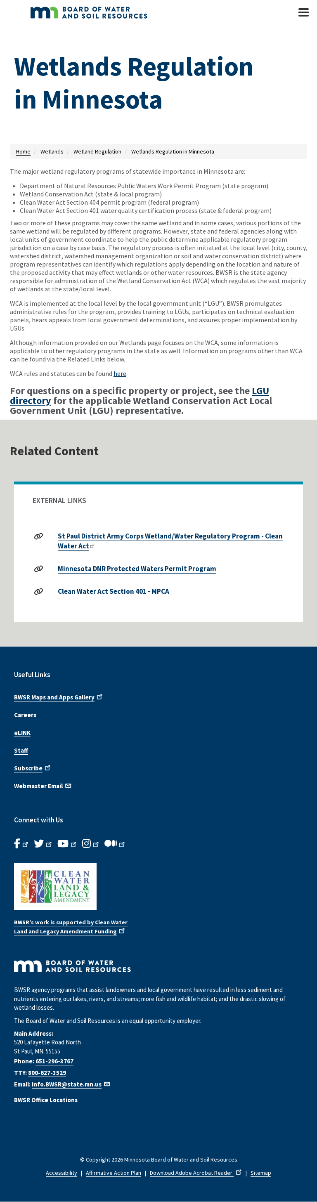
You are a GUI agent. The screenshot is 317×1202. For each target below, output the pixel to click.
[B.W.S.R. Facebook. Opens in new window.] (22, 844)
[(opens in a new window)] (158, 886)
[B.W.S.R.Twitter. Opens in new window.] (43, 844)
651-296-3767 (54, 1061)
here (120, 373)
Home (23, 151)
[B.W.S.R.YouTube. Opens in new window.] (67, 844)
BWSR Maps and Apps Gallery (54, 697)
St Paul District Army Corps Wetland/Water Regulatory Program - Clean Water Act (170, 540)
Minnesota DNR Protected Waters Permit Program (137, 568)
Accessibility (61, 1172)
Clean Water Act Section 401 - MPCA (113, 591)
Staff (21, 750)
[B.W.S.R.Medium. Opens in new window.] (115, 844)
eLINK (22, 733)
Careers (25, 715)
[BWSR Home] (113, 12)
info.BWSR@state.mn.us (67, 1084)
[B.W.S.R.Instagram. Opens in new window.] (91, 844)
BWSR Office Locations (46, 1100)
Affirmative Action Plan (113, 1172)
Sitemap (261, 1172)
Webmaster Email (38, 786)
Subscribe (28, 768)
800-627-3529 (47, 1073)
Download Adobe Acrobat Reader (192, 1172)
